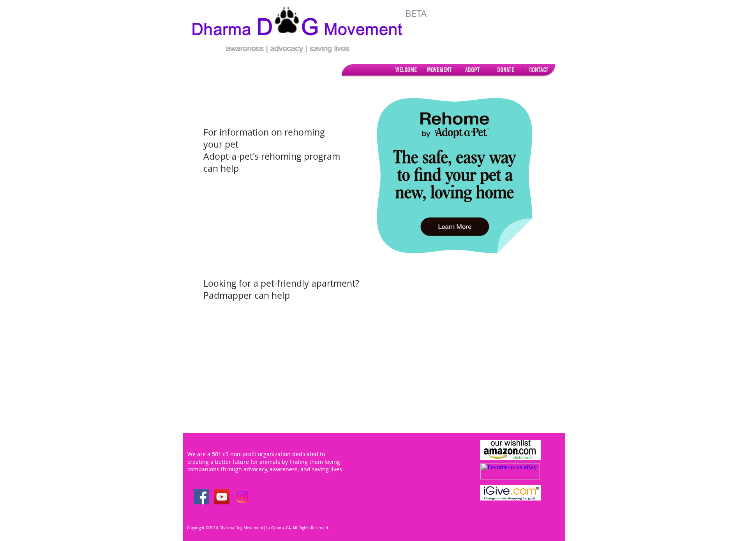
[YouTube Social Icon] (221, 496)
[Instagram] (242, 496)
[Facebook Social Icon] (201, 496)
